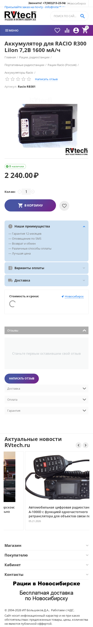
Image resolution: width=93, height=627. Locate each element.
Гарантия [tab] (13, 411)
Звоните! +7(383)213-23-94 (46, 3)
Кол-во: (10, 192)
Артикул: (11, 86)
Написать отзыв (46, 79)
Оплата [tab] (12, 400)
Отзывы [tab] (12, 330)
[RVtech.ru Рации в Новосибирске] (20, 16)
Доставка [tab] (13, 388)
